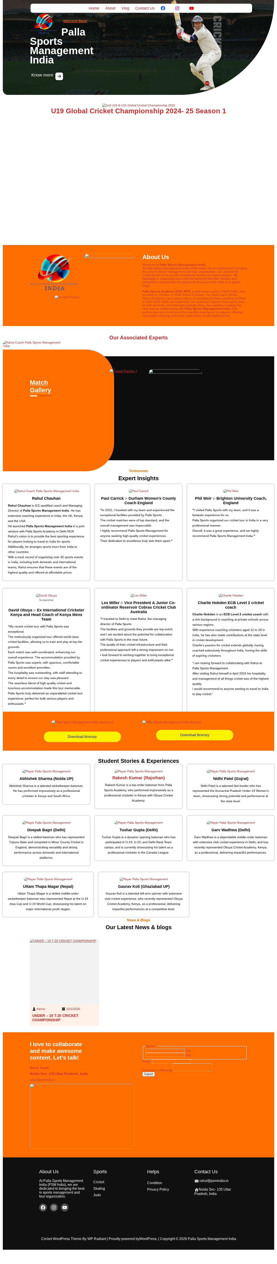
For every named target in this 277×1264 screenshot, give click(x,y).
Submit (148, 1074)
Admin (41, 1009)
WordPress (147, 1239)
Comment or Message (157, 1070)
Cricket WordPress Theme (61, 1239)
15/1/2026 (73, 1009)
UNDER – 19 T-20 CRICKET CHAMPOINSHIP (55, 1018)
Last (188, 1055)
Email (147, 1061)
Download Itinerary (82, 737)
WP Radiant (96, 1239)
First (188, 1050)
